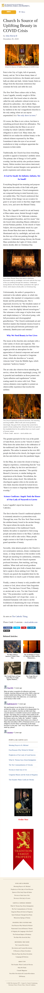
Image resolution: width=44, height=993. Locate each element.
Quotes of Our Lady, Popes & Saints (22, 892)
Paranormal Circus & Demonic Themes (22, 928)
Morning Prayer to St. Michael (18, 745)
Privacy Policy (21, 985)
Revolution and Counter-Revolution (22, 948)
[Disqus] (22, 709)
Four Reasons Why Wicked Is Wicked (21, 750)
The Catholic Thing (19, 616)
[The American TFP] (15, 6)
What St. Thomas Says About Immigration (22, 760)
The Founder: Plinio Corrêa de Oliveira (21, 780)
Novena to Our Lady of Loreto (22, 898)
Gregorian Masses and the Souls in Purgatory (23, 775)
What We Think (22, 967)
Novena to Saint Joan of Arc (18, 770)
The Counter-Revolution (22, 945)
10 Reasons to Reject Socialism (22, 951)
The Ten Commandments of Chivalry (21, 765)
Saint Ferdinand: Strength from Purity (22, 915)
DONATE (9, 12)
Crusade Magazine (22, 970)
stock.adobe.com (30, 622)
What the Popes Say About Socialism (22, 954)
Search (29, 983)
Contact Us (24, 983)
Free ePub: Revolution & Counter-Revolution (22, 973)
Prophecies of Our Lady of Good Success (22, 755)
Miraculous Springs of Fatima (22, 918)
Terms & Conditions (31, 985)
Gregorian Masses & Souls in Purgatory (22, 912)
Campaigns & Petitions (22, 957)
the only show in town (26, 115)
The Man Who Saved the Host (22, 937)
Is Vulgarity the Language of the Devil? (22, 931)
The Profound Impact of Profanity (22, 934)
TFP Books (22, 976)
